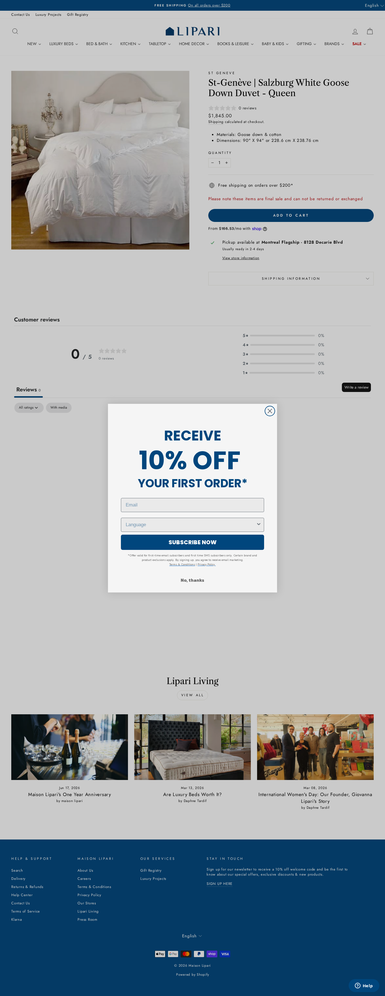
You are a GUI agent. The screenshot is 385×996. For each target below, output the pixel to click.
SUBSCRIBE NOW (193, 542)
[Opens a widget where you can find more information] (363, 986)
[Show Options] (259, 525)
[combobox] (191, 525)
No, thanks (192, 580)
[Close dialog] (270, 411)
